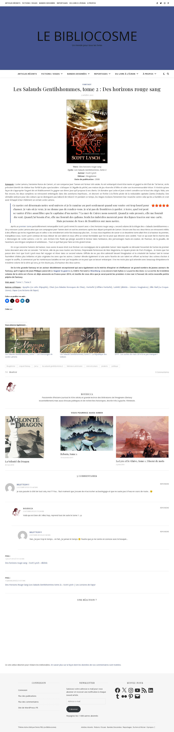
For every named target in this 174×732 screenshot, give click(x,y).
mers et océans (91, 366)
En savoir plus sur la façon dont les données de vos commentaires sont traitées (86, 664)
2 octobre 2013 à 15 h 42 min (27, 487)
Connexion (22, 690)
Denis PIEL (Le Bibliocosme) (45, 727)
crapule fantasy (24, 366)
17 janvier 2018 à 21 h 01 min (15, 581)
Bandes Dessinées (47, 3)
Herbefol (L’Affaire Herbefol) (99, 287)
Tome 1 (19, 282)
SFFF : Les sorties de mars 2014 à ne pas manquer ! (136, 354)
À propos (91, 3)
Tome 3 (27, 282)
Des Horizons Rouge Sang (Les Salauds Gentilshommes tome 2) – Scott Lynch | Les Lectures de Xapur (50, 584)
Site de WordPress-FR (28, 707)
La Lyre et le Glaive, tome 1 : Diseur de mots (140, 461)
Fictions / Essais (29, 3)
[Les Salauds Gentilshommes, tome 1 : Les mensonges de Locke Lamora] (31, 340)
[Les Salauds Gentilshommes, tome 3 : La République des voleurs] (86, 340)
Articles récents (13, 3)
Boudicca (13, 372)
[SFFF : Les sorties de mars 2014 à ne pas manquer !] (141, 340)
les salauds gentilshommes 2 (52, 366)
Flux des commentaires (28, 701)
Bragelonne (11, 366)
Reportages (62, 3)
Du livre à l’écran (78, 3)
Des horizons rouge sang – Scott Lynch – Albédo (26, 563)
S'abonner (73, 709)
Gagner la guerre (61, 271)
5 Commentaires (162, 372)
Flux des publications (27, 696)
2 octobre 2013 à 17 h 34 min (33, 511)
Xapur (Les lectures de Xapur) (25, 290)
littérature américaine (74, 366)
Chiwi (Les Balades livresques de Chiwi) (67, 287)
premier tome (25, 226)
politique (115, 366)
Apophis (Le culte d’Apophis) (35, 287)
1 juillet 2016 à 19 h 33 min (14, 559)
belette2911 (23, 484)
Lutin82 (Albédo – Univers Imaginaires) (131, 287)
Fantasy (87, 84)
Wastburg (95, 271)
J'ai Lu (36, 366)
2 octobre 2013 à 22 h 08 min (40, 535)
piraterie (104, 366)
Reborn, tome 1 (69, 454)
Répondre (164, 484)
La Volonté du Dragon (17, 461)
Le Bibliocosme (87, 35)
